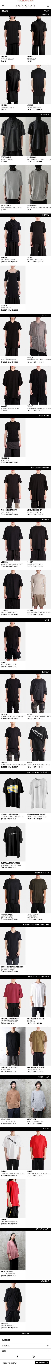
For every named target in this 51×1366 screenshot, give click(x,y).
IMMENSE (45, 14)
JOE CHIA (45, 520)
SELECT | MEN (43, 1077)
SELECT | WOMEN (42, 1229)
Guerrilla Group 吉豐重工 (38, 772)
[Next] (48, 65)
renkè (46, 620)
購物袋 (48, 5)
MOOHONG (45, 1281)
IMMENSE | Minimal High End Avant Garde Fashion (25, 6)
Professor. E (43, 115)
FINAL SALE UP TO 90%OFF (38, 977)
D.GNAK (46, 1129)
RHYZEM (45, 215)
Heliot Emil (44, 416)
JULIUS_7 (45, 315)
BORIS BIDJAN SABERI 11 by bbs (36, 925)
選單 (3, 5)
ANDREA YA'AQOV (42, 873)
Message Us (43, 1362)
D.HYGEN (45, 672)
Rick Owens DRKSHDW (40, 468)
